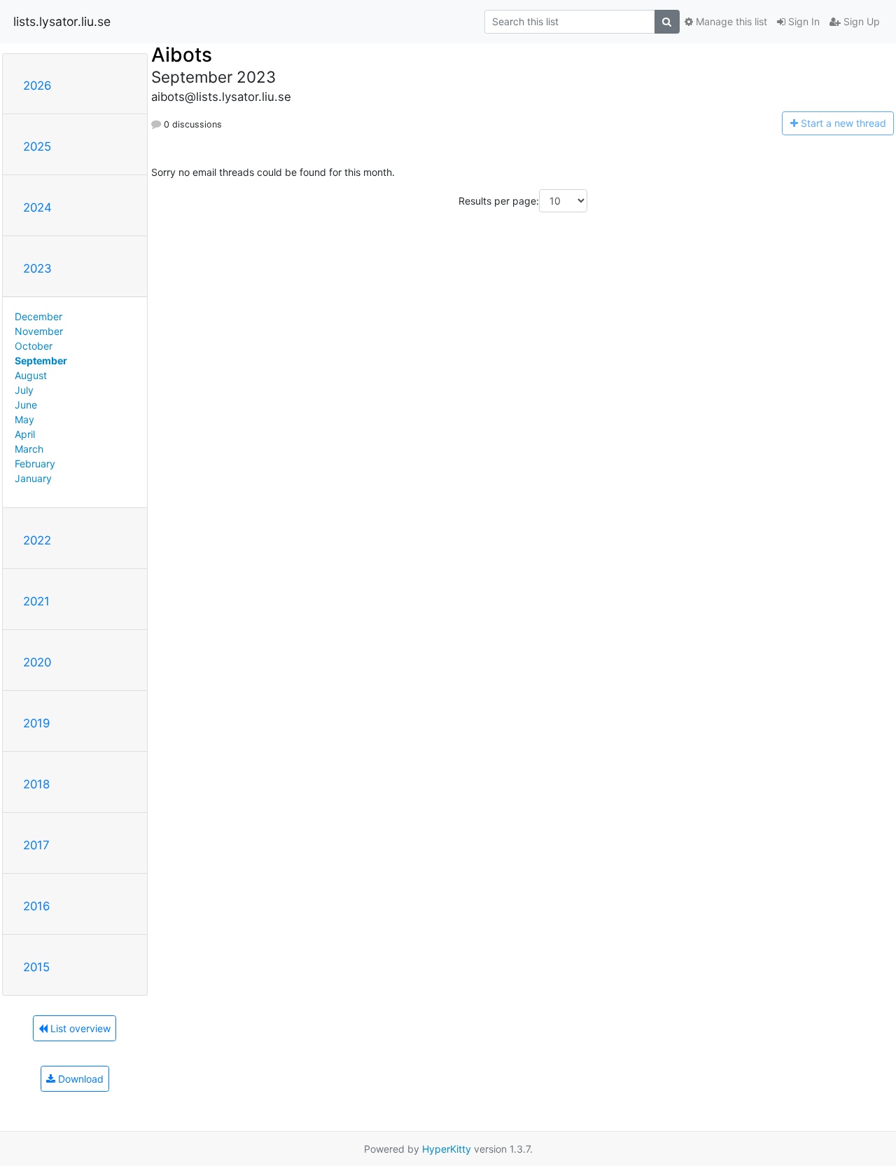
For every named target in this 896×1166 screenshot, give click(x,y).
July (24, 390)
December (38, 316)
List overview (79, 1028)
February (35, 463)
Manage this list (730, 21)
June (26, 405)
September (41, 360)
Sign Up (860, 21)
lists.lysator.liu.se (62, 21)
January (33, 478)
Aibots (181, 55)
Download (79, 1079)
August (31, 375)
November (39, 331)
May (24, 419)
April (25, 434)
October (33, 346)
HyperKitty (446, 1149)
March (29, 449)
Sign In (802, 21)
